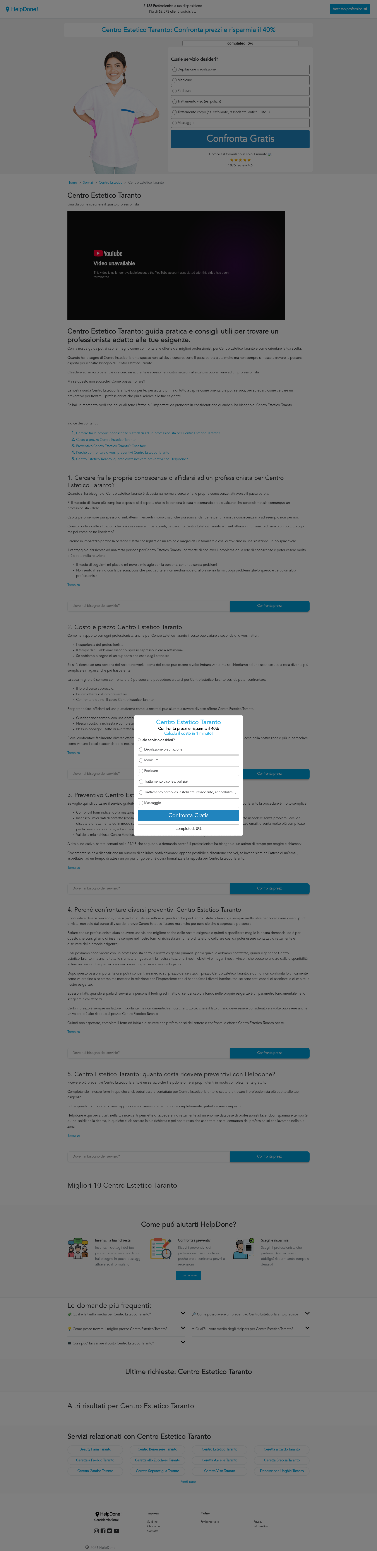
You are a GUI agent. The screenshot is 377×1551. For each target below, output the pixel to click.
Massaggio (152, 803)
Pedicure (151, 771)
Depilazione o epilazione (163, 749)
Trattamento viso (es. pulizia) (166, 781)
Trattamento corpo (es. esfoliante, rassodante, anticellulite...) (190, 792)
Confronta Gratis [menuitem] (188, 815)
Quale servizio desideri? (156, 740)
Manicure (151, 760)
